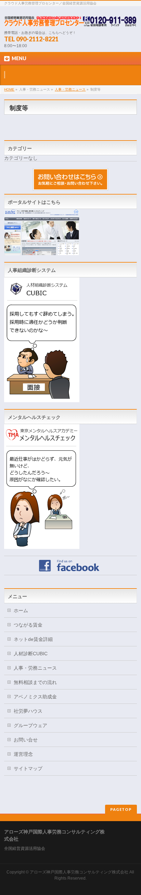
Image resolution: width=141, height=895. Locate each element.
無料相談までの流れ (35, 682)
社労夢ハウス (28, 711)
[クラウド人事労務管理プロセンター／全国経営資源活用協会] (70, 19)
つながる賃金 (28, 625)
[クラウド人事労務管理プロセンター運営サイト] (41, 252)
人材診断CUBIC (31, 653)
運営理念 (23, 754)
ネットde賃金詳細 (33, 639)
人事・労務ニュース (70, 89)
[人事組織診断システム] (41, 399)
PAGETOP (121, 809)
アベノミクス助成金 (35, 696)
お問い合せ (26, 739)
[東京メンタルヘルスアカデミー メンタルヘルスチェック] (41, 546)
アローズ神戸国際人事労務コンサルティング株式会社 (79, 872)
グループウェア (30, 725)
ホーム (21, 610)
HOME (9, 89)
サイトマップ (28, 768)
